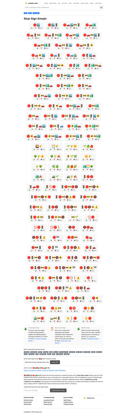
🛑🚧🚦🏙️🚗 (70, 115)
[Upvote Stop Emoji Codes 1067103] (48, 261)
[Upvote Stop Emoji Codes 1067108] (83, 200)
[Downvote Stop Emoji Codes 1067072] (87, 180)
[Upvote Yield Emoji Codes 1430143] (83, 170)
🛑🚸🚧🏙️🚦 (74, 136)
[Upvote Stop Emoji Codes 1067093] (31, 220)
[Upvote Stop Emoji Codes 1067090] (65, 210)
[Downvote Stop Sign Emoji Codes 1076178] (43, 79)
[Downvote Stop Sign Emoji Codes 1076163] (33, 68)
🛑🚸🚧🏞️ (93, 136)
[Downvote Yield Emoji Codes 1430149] (87, 159)
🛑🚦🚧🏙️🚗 (65, 75)
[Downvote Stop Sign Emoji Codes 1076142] (83, 89)
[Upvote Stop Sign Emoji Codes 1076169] (70, 109)
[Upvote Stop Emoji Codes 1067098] (73, 301)
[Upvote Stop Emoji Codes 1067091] (34, 311)
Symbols (91, 3)
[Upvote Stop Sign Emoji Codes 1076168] (39, 89)
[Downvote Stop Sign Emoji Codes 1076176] (69, 119)
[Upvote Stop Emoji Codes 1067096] (29, 261)
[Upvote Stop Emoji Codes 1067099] (51, 220)
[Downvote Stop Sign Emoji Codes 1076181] (91, 68)
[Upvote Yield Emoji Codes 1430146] (34, 170)
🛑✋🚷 (89, 308)
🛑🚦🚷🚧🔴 (91, 257)
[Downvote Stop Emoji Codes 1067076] (71, 261)
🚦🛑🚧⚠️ (36, 207)
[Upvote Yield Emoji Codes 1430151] (50, 170)
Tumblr (56, 370)
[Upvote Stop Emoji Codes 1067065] (86, 220)
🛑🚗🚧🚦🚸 (84, 45)
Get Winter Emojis (92, 338)
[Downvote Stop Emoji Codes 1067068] (70, 230)
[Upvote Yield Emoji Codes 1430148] (70, 220)
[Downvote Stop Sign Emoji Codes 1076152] (55, 129)
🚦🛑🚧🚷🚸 (90, 186)
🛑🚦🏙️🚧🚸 (55, 65)
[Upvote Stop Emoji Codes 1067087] (78, 291)
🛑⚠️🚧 (56, 308)
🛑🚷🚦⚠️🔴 (58, 298)
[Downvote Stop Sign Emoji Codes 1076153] (73, 68)
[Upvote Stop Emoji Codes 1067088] (48, 251)
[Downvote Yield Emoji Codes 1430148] (73, 220)
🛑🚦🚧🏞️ (85, 75)
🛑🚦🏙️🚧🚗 (34, 65)
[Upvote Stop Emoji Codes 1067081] (67, 240)
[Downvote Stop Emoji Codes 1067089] (72, 281)
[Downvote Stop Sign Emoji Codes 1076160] (51, 38)
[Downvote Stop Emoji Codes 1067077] (54, 230)
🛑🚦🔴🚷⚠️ (71, 247)
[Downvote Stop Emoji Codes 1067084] (36, 281)
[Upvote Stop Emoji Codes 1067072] (83, 180)
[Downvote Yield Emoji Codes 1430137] (70, 149)
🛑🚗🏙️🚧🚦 (71, 24)
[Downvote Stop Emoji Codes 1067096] (33, 261)
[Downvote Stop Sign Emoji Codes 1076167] (54, 68)
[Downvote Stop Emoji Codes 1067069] (71, 311)
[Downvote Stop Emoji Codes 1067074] (89, 251)
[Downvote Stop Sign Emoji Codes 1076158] (37, 58)
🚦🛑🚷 (53, 207)
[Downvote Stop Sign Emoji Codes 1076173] (51, 139)
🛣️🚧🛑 (39, 318)
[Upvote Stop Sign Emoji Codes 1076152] (51, 129)
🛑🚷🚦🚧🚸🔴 (35, 298)
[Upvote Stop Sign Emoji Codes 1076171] (60, 79)
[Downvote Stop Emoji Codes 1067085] (87, 311)
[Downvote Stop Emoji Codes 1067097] (70, 251)
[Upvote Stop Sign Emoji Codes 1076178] (39, 79)
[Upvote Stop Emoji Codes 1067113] (35, 200)
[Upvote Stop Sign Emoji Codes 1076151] (28, 139)
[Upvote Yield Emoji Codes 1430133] (50, 149)
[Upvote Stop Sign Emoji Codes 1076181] (88, 68)
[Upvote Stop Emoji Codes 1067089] (68, 281)
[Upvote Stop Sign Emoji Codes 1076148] (88, 109)
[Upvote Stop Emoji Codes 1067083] (83, 230)
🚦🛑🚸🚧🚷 (56, 217)
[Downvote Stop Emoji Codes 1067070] (49, 190)
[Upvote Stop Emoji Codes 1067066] (84, 240)
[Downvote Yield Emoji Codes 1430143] (87, 170)
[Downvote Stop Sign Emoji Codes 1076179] (35, 129)
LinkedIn (38, 370)
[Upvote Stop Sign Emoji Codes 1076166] (79, 48)
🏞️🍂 (38, 176)
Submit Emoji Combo (58, 390)
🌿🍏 (55, 166)
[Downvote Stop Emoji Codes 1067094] (43, 291)
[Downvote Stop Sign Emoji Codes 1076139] (70, 58)
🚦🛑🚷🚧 (70, 207)
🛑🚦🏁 (53, 247)
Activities (46, 3)
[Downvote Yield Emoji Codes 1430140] (54, 180)
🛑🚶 (90, 277)
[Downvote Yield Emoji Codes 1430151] (54, 170)
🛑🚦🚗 (90, 247)
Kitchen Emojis (28, 400)
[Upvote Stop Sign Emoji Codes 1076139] (66, 58)
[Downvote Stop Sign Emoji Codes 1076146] (71, 38)
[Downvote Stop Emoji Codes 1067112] (64, 271)
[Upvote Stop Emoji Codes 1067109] (35, 271)
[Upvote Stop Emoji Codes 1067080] (48, 210)
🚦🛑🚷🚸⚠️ (89, 207)
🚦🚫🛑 (50, 186)
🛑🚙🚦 (55, 55)
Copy (40, 28)
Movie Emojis (48, 402)
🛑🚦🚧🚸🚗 (35, 105)
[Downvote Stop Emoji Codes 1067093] (35, 220)
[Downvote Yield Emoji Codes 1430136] (33, 190)
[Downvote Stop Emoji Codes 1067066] (87, 240)
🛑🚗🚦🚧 (33, 35)
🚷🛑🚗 (88, 227)
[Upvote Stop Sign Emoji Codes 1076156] (66, 28)
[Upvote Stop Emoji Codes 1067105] (54, 301)
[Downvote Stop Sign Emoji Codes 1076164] (92, 139)
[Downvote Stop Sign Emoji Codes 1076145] (51, 28)
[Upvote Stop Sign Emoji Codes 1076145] (48, 28)
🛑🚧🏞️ (93, 105)
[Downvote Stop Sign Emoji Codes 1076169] (73, 109)
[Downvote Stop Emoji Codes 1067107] (87, 271)
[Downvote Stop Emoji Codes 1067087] (82, 291)
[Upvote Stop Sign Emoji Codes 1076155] (31, 109)
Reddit (51, 370)
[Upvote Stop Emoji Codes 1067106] (85, 190)
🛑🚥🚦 (36, 247)
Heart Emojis (28, 402)
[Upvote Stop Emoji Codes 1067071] (90, 301)
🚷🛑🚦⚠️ (39, 237)
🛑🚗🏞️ (90, 24)
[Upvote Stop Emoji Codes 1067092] (50, 281)
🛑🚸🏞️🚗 (74, 126)
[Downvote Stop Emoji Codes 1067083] (87, 230)
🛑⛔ (72, 308)
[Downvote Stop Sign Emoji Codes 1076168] (43, 89)
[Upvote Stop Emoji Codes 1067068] (66, 230)
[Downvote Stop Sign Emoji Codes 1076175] (83, 99)
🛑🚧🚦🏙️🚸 (91, 115)
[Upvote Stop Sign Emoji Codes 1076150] (84, 58)
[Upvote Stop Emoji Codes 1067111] (60, 200)
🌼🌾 (88, 156)
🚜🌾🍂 (72, 176)
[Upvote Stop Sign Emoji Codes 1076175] (79, 99)
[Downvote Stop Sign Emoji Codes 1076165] (41, 99)
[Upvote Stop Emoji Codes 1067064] (83, 321)
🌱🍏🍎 (88, 146)
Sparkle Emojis (68, 402)
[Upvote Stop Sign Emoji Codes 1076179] (32, 129)
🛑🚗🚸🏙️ (38, 55)
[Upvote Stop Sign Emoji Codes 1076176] (65, 119)
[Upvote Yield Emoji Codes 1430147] (66, 170)
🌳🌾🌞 (39, 156)
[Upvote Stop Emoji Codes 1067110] (31, 301)
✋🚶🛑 (72, 318)
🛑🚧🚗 (33, 115)
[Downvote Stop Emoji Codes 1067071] (94, 301)
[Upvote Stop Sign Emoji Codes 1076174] (87, 38)
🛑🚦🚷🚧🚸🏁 (65, 267)
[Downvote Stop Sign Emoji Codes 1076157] (83, 79)
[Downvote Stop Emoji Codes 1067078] (54, 311)
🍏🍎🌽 (72, 166)
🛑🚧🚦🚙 (56, 126)
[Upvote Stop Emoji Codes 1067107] (83, 271)
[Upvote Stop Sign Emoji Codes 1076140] (31, 28)
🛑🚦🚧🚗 (85, 85)
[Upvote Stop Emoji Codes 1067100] (58, 291)
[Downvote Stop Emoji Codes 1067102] (88, 210)
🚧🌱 (74, 217)
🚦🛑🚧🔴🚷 (69, 186)
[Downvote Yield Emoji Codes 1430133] (54, 149)
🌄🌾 (38, 146)
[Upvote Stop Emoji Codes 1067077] (50, 230)
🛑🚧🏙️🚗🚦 (74, 105)
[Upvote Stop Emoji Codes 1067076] (67, 261)
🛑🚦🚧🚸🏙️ (63, 95)
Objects (70, 3)
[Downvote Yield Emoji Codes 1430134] (37, 321)
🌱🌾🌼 (72, 146)
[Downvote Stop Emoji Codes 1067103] (52, 261)
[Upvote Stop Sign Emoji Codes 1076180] (69, 139)
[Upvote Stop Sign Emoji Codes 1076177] (87, 129)
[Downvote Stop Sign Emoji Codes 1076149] (32, 38)
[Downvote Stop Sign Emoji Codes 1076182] (90, 119)
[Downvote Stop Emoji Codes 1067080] (51, 210)
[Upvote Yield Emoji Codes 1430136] (29, 190)
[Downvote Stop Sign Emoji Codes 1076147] (54, 109)
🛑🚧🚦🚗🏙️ (37, 126)
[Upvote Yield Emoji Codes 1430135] (34, 159)
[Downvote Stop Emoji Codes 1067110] (34, 301)
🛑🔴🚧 (72, 237)
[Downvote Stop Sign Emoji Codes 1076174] (90, 38)
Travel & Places (98, 3)
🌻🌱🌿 (72, 156)
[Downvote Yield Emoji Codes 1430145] (37, 180)
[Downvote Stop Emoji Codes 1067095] (37, 240)
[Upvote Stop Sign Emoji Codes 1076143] (85, 28)
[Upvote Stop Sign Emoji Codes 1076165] (37, 99)
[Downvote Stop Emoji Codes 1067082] (37, 230)
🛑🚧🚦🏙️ (50, 115)
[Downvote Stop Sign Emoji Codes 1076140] (35, 28)
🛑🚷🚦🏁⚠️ (63, 287)
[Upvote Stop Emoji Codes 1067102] (84, 210)
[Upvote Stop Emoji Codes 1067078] (51, 311)
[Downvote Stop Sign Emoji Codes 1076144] (54, 58)
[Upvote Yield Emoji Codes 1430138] (34, 149)
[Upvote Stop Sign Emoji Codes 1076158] (33, 58)
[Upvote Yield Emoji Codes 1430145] (34, 180)
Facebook (32, 370)
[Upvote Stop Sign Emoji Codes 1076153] (69, 68)
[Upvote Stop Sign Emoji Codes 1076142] (79, 89)
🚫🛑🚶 (55, 227)
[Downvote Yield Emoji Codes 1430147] (70, 170)
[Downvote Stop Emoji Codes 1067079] (35, 251)
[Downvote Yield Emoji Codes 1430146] (37, 170)
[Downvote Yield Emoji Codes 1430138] (37, 149)
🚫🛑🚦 (39, 227)
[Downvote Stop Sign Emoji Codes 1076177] (90, 129)
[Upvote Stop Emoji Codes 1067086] (31, 210)
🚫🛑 (91, 217)
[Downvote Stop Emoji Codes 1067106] (89, 190)
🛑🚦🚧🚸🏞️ (84, 95)
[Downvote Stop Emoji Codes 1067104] (68, 190)
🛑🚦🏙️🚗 (89, 55)
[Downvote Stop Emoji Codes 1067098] (77, 301)
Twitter (26, 370)
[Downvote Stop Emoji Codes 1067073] (70, 321)
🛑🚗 (88, 237)
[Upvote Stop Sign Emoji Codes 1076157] (79, 79)
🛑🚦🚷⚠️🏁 (88, 267)
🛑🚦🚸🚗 (55, 105)
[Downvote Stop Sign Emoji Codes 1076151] (32, 139)
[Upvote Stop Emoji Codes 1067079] (31, 251)
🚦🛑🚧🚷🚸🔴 (40, 196)
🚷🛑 (71, 227)
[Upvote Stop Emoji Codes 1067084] (32, 281)
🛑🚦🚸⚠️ (37, 277)
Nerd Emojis (27, 404)
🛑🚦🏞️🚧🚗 (93, 65)
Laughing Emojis (49, 400)
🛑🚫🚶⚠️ (73, 277)
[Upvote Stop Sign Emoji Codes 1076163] (29, 68)
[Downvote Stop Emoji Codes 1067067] (89, 281)
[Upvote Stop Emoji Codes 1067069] (67, 311)
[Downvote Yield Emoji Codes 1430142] (87, 149)
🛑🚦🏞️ (74, 65)
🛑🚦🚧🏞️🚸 (65, 85)
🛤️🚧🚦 (55, 318)
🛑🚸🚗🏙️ (33, 136)
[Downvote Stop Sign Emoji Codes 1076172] (64, 89)
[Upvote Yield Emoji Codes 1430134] (34, 321)
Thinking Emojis (68, 404)
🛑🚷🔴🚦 (44, 287)
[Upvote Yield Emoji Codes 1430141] (50, 159)
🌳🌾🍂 (55, 156)
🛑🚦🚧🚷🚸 (53, 257)
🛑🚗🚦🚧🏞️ (53, 35)
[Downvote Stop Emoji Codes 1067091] (37, 311)
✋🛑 (88, 318)
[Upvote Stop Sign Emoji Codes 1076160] (48, 38)
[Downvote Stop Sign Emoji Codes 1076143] (89, 28)
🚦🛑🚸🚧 (36, 217)
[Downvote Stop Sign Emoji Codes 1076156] (70, 28)
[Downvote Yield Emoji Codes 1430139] (54, 321)
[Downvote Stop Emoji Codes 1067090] (69, 210)
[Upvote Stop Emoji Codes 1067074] (85, 251)
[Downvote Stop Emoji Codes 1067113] (39, 200)
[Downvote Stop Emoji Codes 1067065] (90, 220)
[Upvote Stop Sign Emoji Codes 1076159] (45, 119)
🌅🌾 (55, 146)
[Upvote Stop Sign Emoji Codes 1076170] (69, 129)
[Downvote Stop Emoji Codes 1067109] (39, 271)
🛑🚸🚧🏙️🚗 (53, 136)
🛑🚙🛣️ (72, 55)
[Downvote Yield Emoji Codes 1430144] (70, 180)
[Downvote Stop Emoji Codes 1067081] (71, 240)
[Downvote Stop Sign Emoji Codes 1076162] (41, 48)
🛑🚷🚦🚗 (83, 287)
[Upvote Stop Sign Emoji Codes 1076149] (28, 38)
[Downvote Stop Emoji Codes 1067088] (51, 251)
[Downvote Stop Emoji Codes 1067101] (90, 261)
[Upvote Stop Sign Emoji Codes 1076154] (58, 48)
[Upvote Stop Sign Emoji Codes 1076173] (48, 139)
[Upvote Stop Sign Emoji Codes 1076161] (58, 99)
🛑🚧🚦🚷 (55, 277)
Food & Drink (64, 3)
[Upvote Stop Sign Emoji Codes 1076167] (50, 68)
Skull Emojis (67, 400)
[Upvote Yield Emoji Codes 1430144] (66, 180)
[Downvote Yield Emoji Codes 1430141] (54, 159)
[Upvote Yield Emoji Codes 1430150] (66, 159)
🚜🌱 (55, 176)
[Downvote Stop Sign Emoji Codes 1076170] (73, 129)
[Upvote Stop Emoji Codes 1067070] (45, 190)
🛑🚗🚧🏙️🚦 (91, 35)
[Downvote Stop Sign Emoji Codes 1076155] (34, 109)
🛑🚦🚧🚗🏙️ (42, 95)
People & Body (76, 3)
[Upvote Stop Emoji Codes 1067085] (84, 311)
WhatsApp (62, 370)
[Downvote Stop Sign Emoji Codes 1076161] (62, 99)
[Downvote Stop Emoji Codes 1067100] (62, 291)
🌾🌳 (38, 166)
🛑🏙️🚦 (53, 24)
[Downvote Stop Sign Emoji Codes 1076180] (73, 139)
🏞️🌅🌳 (88, 166)
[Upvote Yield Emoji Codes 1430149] (83, 159)
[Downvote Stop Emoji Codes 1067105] (57, 301)
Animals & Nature (53, 3)
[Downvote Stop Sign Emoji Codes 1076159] (49, 119)
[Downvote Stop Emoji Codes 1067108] (87, 200)
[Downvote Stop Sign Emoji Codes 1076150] (87, 58)
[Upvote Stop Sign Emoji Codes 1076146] (67, 38)
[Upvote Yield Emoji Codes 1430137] (66, 149)
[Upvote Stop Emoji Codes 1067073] (66, 321)
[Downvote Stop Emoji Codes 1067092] (54, 281)
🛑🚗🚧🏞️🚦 (42, 45)
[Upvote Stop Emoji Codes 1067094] (39, 291)
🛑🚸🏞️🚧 (92, 126)
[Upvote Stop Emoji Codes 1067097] (66, 251)
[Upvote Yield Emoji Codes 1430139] (50, 321)
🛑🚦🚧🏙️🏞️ (44, 75)
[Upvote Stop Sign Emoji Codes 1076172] (60, 89)
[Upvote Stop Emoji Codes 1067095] (34, 240)
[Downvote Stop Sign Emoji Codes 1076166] (83, 48)
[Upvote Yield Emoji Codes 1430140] (50, 180)
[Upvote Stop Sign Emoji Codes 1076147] (50, 109)
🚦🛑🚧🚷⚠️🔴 (65, 196)
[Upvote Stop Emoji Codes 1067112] (60, 271)
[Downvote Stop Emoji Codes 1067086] (34, 210)
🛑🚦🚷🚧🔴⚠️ (40, 267)
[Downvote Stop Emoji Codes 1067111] (64, 200)
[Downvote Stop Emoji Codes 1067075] (54, 240)
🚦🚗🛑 (34, 186)
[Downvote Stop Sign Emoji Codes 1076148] (92, 109)
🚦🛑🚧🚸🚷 (88, 196)
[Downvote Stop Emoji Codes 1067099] (54, 220)
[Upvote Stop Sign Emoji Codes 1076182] (86, 119)
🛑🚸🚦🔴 (39, 308)
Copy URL (55, 362)
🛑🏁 (56, 237)
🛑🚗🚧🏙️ (72, 35)
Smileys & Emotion (84, 3)
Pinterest (45, 370)
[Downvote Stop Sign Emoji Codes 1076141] (32, 119)
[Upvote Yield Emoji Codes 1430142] (83, 149)
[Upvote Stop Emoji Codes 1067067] (85, 281)
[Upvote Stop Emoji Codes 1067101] (86, 261)
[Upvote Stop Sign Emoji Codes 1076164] (88, 139)
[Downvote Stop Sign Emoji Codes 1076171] (64, 79)
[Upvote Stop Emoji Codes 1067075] (51, 240)
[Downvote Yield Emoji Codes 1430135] (37, 159)
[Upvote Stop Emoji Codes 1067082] (34, 230)
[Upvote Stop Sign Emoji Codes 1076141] (28, 119)
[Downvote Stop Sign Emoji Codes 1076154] (62, 48)
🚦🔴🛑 (88, 176)
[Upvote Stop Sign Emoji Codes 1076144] (50, 58)
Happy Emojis (48, 404)
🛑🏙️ (36, 24)
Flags (59, 3)
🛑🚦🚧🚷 (34, 257)
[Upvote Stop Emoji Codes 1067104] (64, 190)
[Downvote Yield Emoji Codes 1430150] (70, 159)
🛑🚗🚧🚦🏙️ (63, 45)
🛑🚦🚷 (72, 257)
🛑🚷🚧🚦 (78, 298)
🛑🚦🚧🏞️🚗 (44, 85)
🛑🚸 (95, 298)
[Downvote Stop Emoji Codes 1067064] (87, 321)
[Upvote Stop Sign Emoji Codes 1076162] (37, 48)
